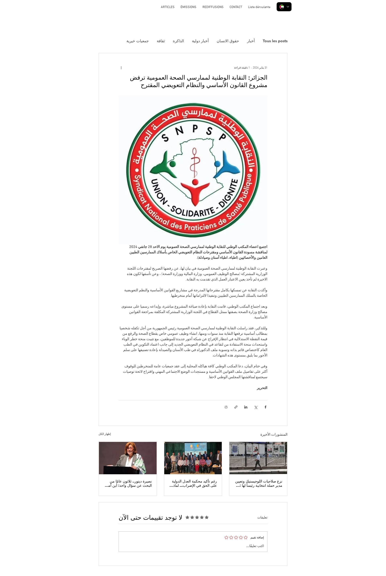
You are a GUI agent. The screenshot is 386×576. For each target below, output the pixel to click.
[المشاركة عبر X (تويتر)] (256, 407)
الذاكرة (178, 41)
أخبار (251, 41)
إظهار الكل (105, 434)
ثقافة (161, 41)
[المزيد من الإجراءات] (121, 67)
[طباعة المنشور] (226, 407)
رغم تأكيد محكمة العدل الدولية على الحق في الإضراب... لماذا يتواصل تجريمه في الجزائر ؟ (194, 483)
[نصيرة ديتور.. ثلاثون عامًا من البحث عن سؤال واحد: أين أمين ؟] (128, 458)
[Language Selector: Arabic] (284, 6)
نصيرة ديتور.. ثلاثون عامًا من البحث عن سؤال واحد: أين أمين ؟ (128, 483)
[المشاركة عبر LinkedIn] (246, 407)
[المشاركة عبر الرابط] (236, 407)
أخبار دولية (200, 41)
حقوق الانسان (228, 41)
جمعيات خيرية (137, 41)
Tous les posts (275, 41)
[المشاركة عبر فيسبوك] (265, 407)
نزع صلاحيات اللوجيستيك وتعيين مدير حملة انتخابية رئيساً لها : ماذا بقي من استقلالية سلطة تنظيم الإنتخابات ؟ (258, 483)
